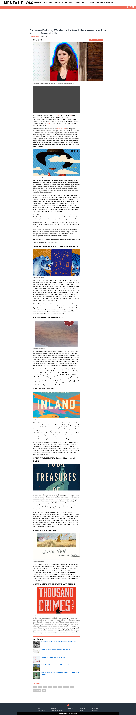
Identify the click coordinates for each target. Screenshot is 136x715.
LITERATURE (65, 687)
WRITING (40, 687)
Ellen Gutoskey (35, 36)
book (70, 115)
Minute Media (65, 713)
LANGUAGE (84, 3)
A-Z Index (81, 710)
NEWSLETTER (37, 3)
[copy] (41, 40)
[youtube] (133, 7)
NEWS (44, 690)
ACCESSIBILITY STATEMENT (56, 710)
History (50, 687)
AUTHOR (35, 687)
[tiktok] (130, 7)
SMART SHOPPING (37, 690)
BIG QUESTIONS (100, 3)
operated (49, 123)
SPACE (60, 687)
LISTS (55, 687)
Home (34, 697)
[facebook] (121, 7)
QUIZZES (92, 3)
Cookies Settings (95, 710)
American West (61, 129)
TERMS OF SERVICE (41, 710)
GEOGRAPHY (68, 3)
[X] (124, 7)
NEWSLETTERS (71, 708)
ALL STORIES (109, 3)
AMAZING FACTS (47, 3)
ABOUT (39, 708)
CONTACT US (53, 708)
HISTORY (77, 3)
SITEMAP (69, 710)
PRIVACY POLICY (82, 708)
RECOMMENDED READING (44, 697)
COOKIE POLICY (95, 708)
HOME (71, 687)
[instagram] (127, 7)
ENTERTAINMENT (58, 3)
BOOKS (45, 687)
